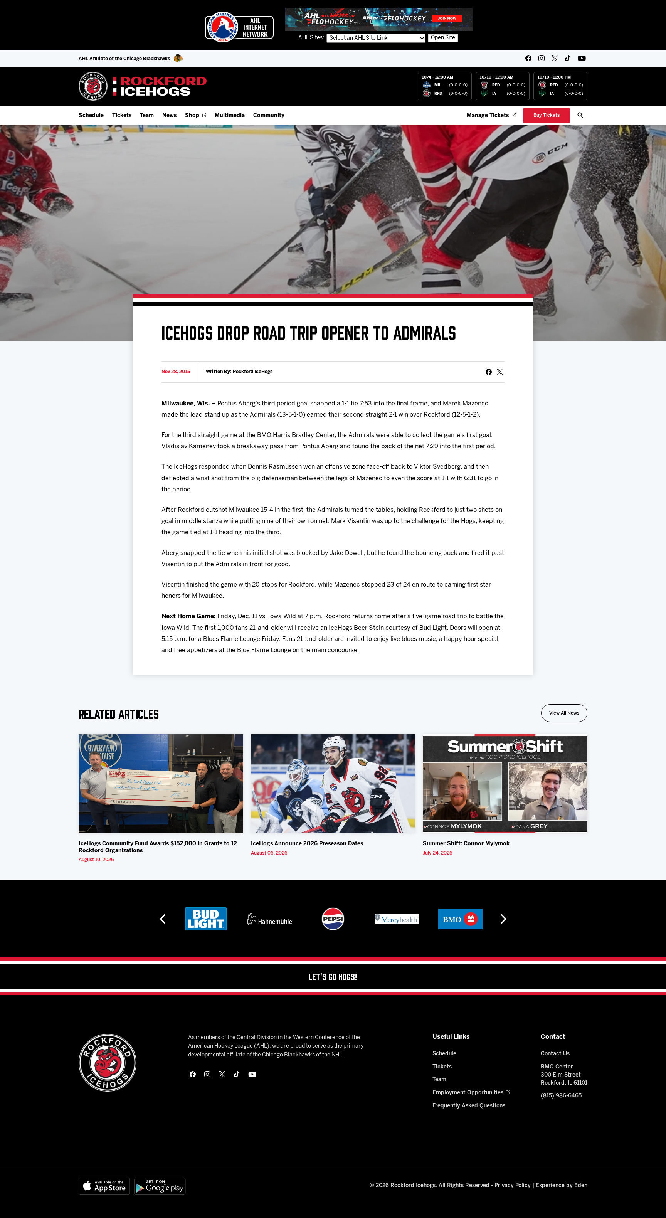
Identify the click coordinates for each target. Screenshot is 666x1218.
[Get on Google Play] (160, 1186)
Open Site (443, 37)
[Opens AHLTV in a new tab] (379, 19)
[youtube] (581, 58)
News (169, 115)
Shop (192, 115)
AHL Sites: (311, 37)
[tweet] (500, 372)
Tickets (121, 115)
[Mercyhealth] (397, 918)
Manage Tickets (488, 115)
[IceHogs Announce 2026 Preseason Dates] (333, 783)
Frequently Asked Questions (468, 1106)
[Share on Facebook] (488, 372)
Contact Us (555, 1053)
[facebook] (528, 58)
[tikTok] (567, 58)
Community (268, 115)
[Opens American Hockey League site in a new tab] (239, 27)
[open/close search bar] (580, 115)
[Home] (143, 86)
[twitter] (554, 58)
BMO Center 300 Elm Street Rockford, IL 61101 (564, 1075)
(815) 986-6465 (561, 1096)
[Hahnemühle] (269, 918)
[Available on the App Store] (104, 1186)
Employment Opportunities (467, 1092)
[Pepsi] (333, 918)
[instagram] (541, 58)
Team (147, 115)
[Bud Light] (205, 918)
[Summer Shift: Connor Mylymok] (505, 783)
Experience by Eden (561, 1185)
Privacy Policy (512, 1185)
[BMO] (460, 918)
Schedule (91, 115)
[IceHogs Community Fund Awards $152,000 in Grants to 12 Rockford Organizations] (161, 783)
